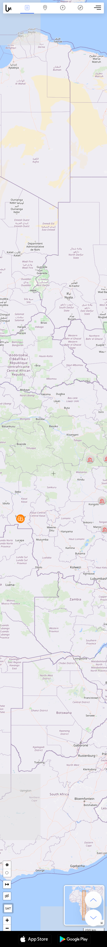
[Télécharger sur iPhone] (34, 939)
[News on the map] (10, 8)
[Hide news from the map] (7, 896)
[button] (20, 519)
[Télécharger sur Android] (74, 939)
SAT (8, 908)
